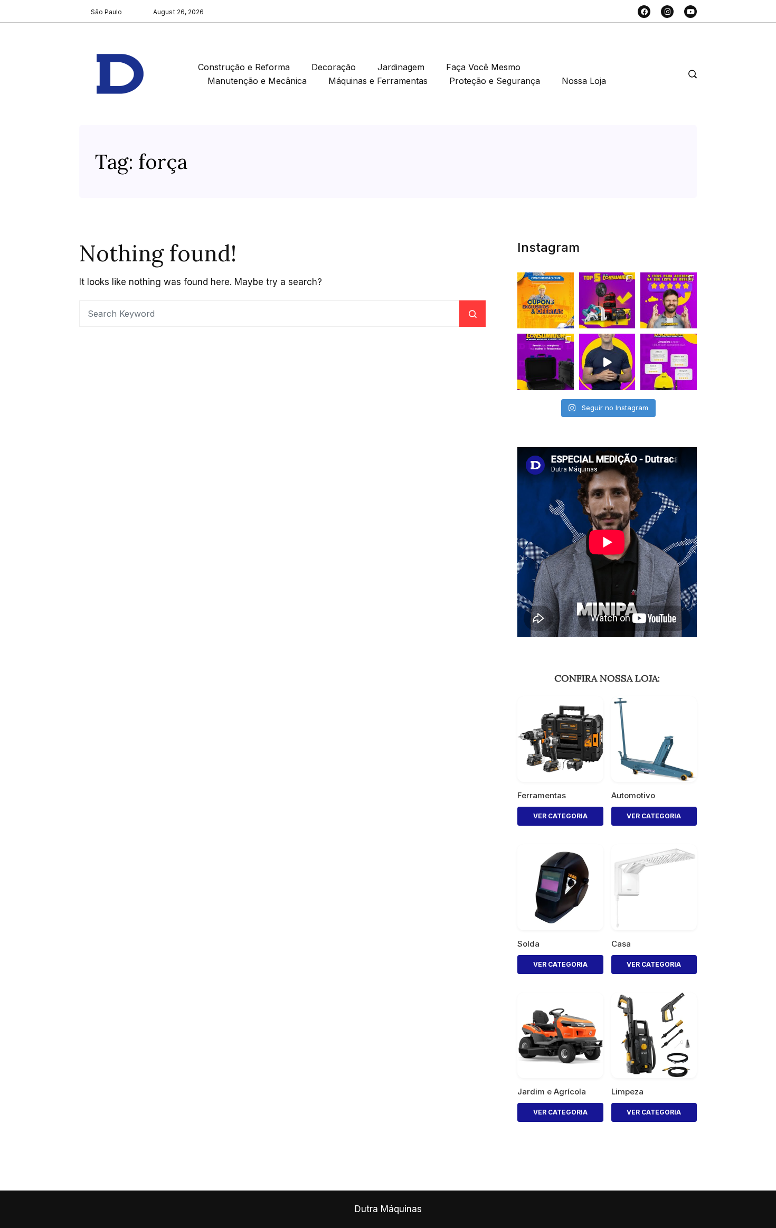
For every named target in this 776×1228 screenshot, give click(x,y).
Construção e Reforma (244, 67)
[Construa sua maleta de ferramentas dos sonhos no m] (545, 362)
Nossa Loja (584, 80)
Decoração (333, 67)
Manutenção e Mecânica (257, 80)
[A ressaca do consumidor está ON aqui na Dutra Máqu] (607, 362)
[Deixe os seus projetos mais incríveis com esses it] (668, 300)
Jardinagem (400, 67)
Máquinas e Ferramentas (378, 80)
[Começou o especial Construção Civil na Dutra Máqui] (545, 300)
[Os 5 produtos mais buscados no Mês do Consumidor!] (607, 300)
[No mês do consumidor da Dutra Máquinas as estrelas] (668, 362)
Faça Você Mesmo (483, 67)
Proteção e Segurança (494, 80)
